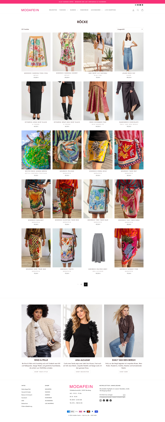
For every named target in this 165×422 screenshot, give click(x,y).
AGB (22, 400)
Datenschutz (24, 403)
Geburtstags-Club (26, 389)
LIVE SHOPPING (110, 10)
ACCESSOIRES (96, 10)
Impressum (24, 398)
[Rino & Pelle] (41, 331)
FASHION (63, 10)
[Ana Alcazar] (82, 331)
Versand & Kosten (26, 392)
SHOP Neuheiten (82, 372)
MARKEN (73, 10)
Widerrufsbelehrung (26, 406)
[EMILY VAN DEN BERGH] (124, 331)
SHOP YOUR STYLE (41, 372)
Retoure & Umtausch (26, 395)
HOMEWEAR (84, 10)
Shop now (124, 372)
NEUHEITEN (53, 10)
